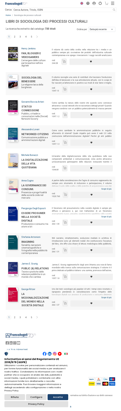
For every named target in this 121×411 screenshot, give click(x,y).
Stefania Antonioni (30, 237)
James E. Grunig (29, 263)
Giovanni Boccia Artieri (32, 102)
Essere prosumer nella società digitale (33, 217)
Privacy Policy (36, 404)
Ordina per (82, 29)
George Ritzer (28, 289)
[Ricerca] (114, 10)
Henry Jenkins (28, 48)
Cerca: (8, 9)
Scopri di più (106, 189)
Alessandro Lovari (30, 129)
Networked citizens (35, 134)
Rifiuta (15, 397)
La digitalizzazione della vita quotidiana (34, 163)
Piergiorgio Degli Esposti (33, 208)
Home (8, 15)
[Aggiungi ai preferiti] (91, 62)
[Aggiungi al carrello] (64, 61)
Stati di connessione (30, 108)
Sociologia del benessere (31, 79)
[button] (81, 3)
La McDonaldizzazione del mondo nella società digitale (35, 299)
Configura (36, 397)
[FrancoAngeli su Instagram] (14, 343)
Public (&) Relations (35, 268)
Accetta (58, 397)
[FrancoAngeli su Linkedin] (11, 343)
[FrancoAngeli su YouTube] (18, 343)
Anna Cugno (27, 180)
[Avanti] (37, 36)
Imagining (27, 241)
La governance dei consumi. (33, 187)
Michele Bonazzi (29, 155)
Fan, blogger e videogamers (31, 55)
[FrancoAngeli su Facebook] (7, 343)
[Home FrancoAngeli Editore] (16, 4)
